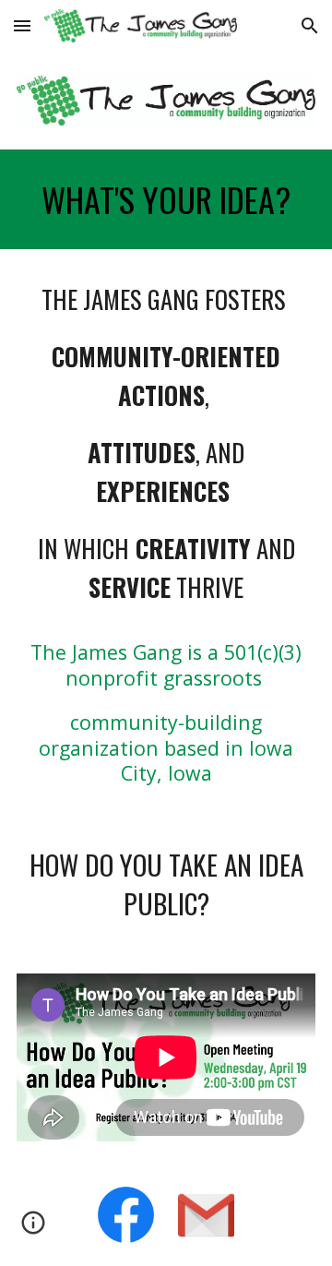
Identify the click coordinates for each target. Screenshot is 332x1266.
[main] (166, 199)
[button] (22, 25)
